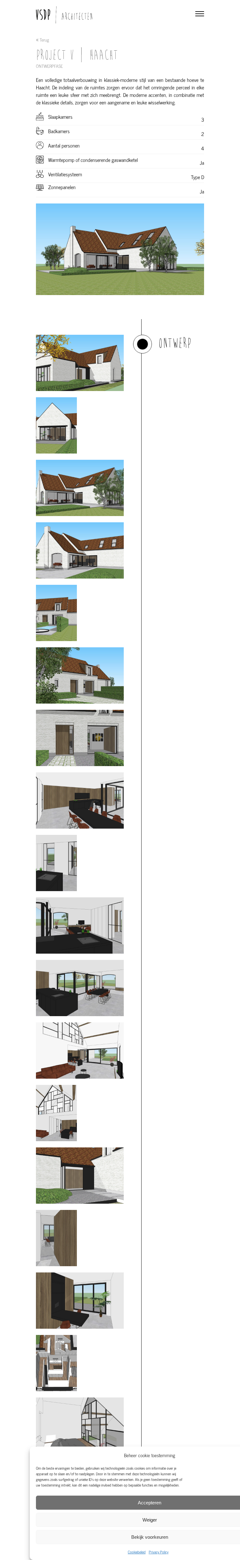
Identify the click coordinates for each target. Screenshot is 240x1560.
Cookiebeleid (137, 1552)
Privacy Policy (158, 1552)
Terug (43, 39)
